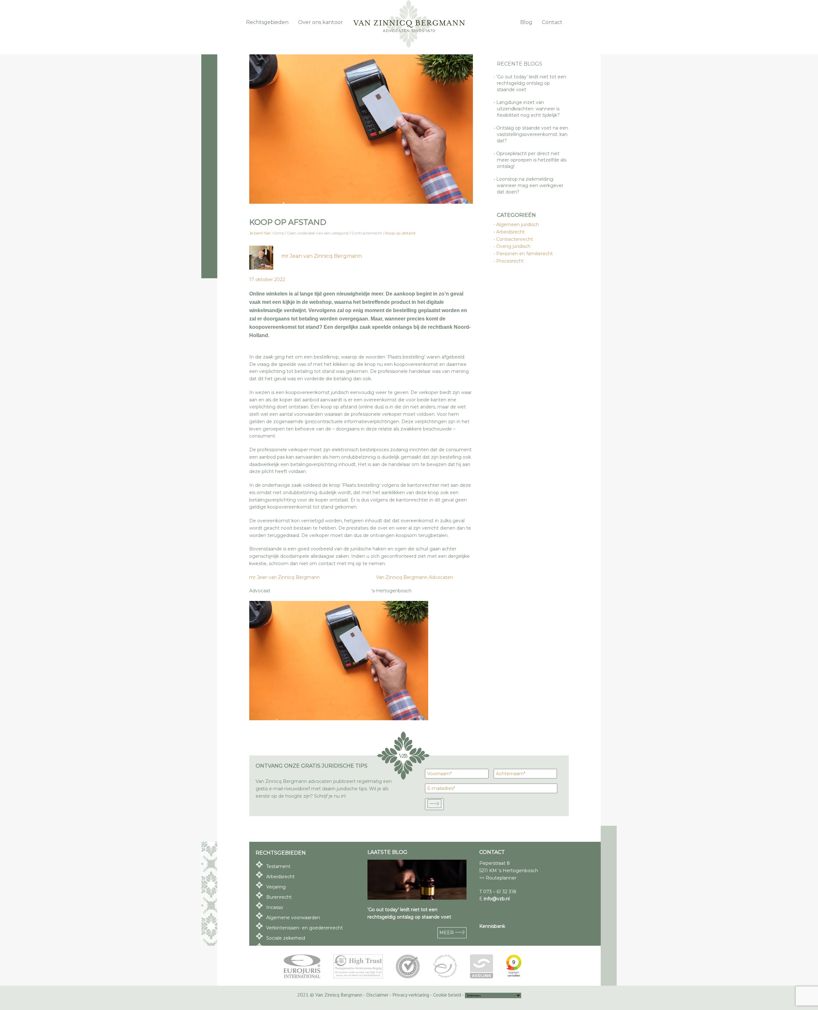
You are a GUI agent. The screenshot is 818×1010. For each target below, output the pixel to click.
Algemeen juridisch (518, 224)
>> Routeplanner (497, 878)
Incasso (274, 907)
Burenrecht (279, 897)
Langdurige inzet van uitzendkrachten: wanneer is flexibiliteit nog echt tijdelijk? (528, 108)
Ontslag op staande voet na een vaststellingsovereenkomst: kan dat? (532, 134)
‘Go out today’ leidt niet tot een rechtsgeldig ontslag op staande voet (531, 83)
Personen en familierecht (525, 253)
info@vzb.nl (497, 899)
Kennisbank (492, 926)
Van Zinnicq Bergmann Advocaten (414, 577)
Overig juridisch (513, 246)
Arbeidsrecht (511, 232)
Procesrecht (510, 261)
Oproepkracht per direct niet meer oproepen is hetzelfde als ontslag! (531, 160)
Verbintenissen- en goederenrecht (304, 928)
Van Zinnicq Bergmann (409, 24)
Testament (278, 866)
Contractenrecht (515, 239)
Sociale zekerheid (285, 938)
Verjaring (276, 887)
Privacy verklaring (410, 994)
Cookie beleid (447, 994)
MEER (447, 932)
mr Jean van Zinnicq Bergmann (321, 256)
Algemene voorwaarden (293, 917)
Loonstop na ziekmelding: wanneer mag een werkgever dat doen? (530, 185)
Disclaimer (377, 994)
